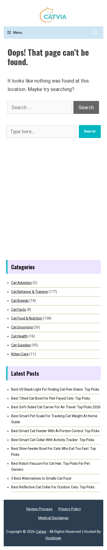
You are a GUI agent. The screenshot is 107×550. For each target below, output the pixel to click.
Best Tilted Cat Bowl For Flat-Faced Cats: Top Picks (50, 398)
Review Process (39, 509)
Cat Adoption (21, 283)
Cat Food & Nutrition (26, 318)
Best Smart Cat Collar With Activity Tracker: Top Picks (52, 440)
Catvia (41, 531)
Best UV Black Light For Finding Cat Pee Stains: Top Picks (55, 389)
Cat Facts (18, 310)
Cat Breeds (20, 301)
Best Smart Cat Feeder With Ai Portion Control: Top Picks (55, 431)
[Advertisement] (53, 198)
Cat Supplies (21, 345)
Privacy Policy (69, 509)
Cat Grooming (22, 327)
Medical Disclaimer (53, 518)
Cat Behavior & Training (29, 292)
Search (90, 131)
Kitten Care (20, 354)
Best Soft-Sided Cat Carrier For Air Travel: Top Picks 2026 (56, 407)
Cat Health (19, 336)
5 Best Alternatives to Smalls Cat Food (41, 478)
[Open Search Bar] (95, 32)
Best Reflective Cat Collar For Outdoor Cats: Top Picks (53, 487)
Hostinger (53, 538)
